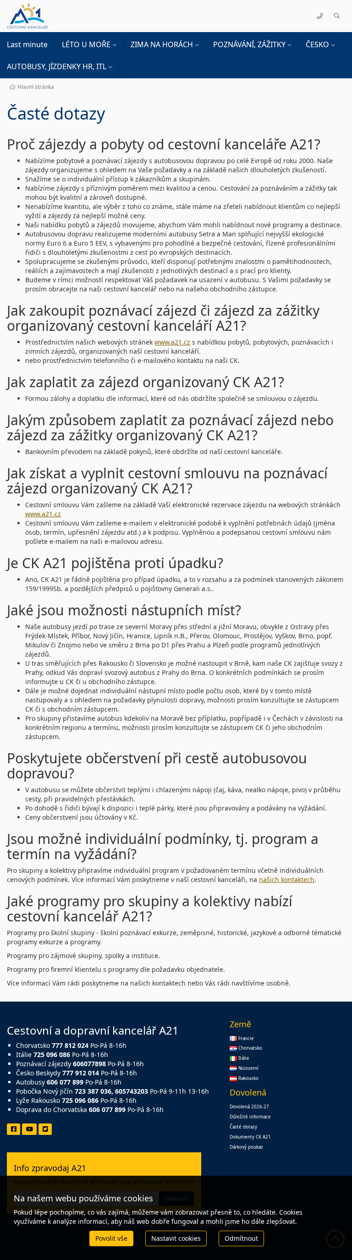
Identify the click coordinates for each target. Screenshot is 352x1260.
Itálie (243, 1058)
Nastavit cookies (176, 1238)
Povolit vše (111, 1238)
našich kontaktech (286, 879)
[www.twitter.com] (45, 1129)
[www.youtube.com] (29, 1129)
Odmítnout (241, 1238)
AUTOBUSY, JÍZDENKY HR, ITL (56, 66)
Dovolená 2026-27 (249, 1107)
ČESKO (317, 44)
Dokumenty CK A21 (250, 1137)
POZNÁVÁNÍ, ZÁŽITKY (249, 44)
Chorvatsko (249, 1048)
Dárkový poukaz (246, 1147)
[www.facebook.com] (13, 1129)
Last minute (27, 44)
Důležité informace (250, 1117)
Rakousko (247, 1078)
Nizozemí (247, 1068)
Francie (245, 1038)
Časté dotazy (243, 1127)
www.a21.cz (172, 342)
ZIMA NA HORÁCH (162, 44)
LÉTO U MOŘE (86, 44)
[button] (336, 16)
